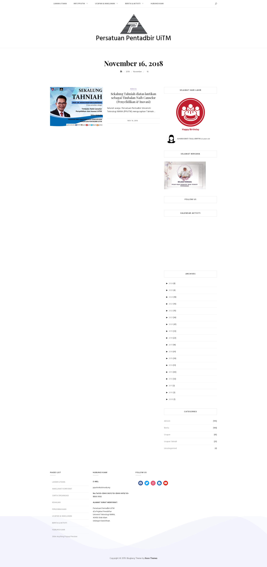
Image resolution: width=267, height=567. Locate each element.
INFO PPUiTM (79, 3)
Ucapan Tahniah (170, 441)
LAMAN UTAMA (60, 3)
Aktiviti (167, 421)
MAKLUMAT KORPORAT (62, 488)
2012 (171, 379)
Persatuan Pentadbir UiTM (133, 38)
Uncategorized (170, 448)
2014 (171, 365)
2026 (171, 283)
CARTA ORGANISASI (60, 495)
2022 (171, 310)
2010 (171, 392)
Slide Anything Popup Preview (64, 536)
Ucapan (167, 434)
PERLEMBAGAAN (59, 509)
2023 (171, 304)
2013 (171, 372)
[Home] (121, 71)
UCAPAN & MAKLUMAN (105, 3)
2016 (171, 351)
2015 (171, 358)
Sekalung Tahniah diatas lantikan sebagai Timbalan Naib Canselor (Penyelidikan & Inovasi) (133, 98)
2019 (171, 331)
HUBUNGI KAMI (157, 3)
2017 (170, 344)
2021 (171, 317)
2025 (171, 290)
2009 (171, 399)
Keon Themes (151, 558)
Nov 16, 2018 (133, 121)
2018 (171, 338)
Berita (133, 89)
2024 (171, 297)
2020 (171, 324)
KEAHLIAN (56, 502)
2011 (170, 385)
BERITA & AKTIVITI (132, 3)
